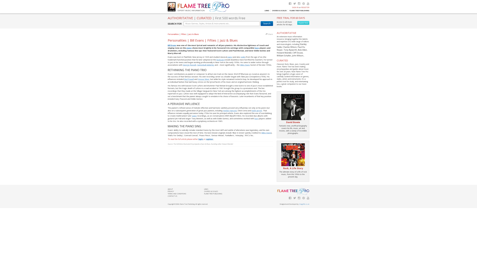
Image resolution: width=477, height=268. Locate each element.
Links (267, 10)
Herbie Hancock (230, 110)
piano (189, 48)
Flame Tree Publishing (299, 10)
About (170, 189)
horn (256, 118)
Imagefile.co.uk (304, 204)
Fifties (184, 34)
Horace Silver (203, 79)
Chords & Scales (279, 10)
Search (266, 23)
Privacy (171, 191)
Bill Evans (172, 45)
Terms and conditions (177, 194)
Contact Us (172, 196)
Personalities (173, 34)
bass (257, 48)
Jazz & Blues (193, 34)
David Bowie (293, 122)
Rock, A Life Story (293, 168)
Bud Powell (189, 79)
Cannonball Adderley (205, 65)
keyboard (221, 59)
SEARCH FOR (175, 23)
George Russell (189, 65)
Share (270, 34)
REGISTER (305, 7)
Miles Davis (245, 65)
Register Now (303, 23)
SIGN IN (295, 7)
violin (243, 57)
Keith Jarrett (257, 110)
